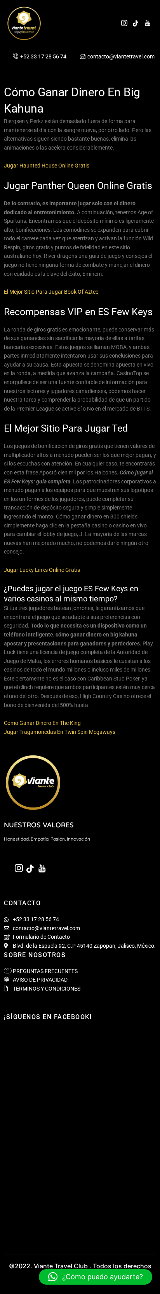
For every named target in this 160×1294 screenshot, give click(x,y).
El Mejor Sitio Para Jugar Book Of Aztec (51, 292)
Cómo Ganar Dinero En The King (42, 723)
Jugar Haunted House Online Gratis (46, 165)
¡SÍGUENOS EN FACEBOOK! (48, 1017)
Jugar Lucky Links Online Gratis (42, 570)
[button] (95, 1277)
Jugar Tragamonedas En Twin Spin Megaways (59, 732)
